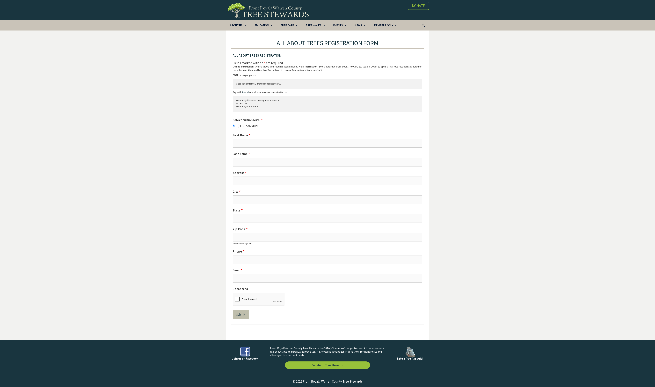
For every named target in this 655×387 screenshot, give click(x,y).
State (238, 210)
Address (240, 173)
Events (338, 25)
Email (238, 270)
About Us (236, 25)
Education (261, 25)
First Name (241, 135)
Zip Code (240, 229)
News (358, 25)
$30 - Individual (248, 126)
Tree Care (287, 25)
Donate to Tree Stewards (327, 365)
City (237, 191)
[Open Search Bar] (423, 25)
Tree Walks (314, 25)
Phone (238, 251)
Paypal (245, 92)
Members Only (383, 25)
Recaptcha (240, 289)
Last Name (241, 154)
